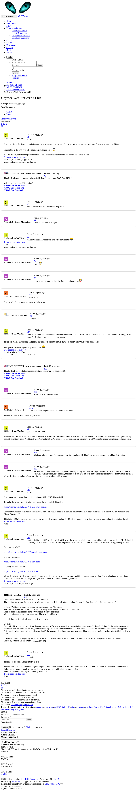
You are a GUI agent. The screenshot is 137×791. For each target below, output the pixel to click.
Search (9, 43)
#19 (25, 597)
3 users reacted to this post (15, 157)
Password (6, 717)
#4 (35, 220)
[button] (36, 432)
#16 (35, 469)
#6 (35, 261)
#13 (31, 408)
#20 (28, 654)
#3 (28, 204)
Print (14, 119)
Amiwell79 (98, 707)
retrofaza (89, 707)
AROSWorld (22, 16)
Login (9, 57)
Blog (8, 50)
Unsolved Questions (20, 38)
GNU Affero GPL (52, 784)
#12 (35, 392)
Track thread (6, 119)
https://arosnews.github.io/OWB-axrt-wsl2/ (22, 571)
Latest (9, 114)
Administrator (16, 704)
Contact (9, 40)
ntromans (80, 707)
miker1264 (116, 707)
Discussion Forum (14, 28)
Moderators (28, 704)
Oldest (9, 112)
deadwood (48, 707)
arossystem (19, 709)
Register (15, 78)
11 (2, 126)
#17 (28, 490)
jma (2, 709)
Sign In (15, 73)
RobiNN (57, 779)
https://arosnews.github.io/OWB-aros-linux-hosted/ (25, 507)
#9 (31, 316)
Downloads (11, 45)
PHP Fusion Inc (32, 779)
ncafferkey (9, 709)
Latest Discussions (19, 33)
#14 (28, 429)
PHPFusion (17, 781)
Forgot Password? (19, 75)
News (8, 26)
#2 (45, 176)
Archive (4, 774)
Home (9, 21)
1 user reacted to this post (14, 242)
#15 (35, 453)
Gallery (9, 47)
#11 (45, 368)
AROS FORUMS (14, 87)
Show (40, 65)
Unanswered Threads (21, 35)
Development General (15, 90)
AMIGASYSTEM (62, 707)
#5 (28, 236)
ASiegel (107, 707)
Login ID (6, 714)
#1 (28, 137)
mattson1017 (127, 707)
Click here (30, 727)
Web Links (11, 23)
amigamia (39, 707)
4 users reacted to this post (15, 581)
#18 (28, 537)
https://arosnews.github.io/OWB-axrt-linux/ (22, 562)
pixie (73, 707)
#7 (35, 278)
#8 (30, 295)
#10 (28, 332)
